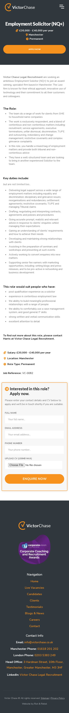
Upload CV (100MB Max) (18, 458)
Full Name (11, 413)
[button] (61, 7)
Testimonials (34, 607)
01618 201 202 (34, 649)
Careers (34, 620)
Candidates (34, 594)
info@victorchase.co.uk (34, 642)
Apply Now (35, 49)
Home (34, 581)
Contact (34, 626)
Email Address (13, 428)
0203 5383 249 (34, 655)
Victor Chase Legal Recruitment (34, 675)
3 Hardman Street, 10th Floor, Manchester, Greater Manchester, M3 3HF (35, 664)
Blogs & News (34, 613)
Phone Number (13, 443)
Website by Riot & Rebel (34, 704)
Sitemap (45, 698)
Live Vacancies (34, 588)
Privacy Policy (58, 698)
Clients (34, 600)
